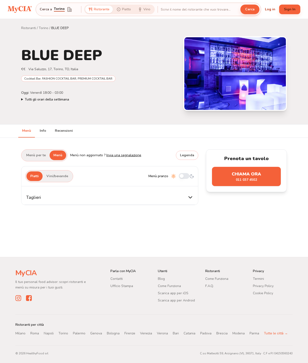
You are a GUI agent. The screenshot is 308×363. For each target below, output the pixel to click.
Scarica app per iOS (173, 293)
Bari (176, 333)
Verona (162, 333)
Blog (161, 278)
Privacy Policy (263, 286)
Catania (189, 333)
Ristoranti (28, 28)
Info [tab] (43, 130)
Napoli (49, 333)
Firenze (129, 333)
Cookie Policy (263, 293)
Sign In (289, 9)
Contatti (116, 278)
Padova (206, 333)
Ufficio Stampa (121, 286)
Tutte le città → (276, 333)
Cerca (250, 9)
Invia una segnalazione (123, 155)
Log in (270, 9)
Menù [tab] (26, 130)
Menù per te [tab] (36, 155)
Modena (238, 333)
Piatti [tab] (34, 176)
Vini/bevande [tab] (57, 176)
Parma (254, 333)
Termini (258, 278)
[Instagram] (18, 298)
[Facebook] (29, 298)
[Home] (20, 9)
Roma (34, 333)
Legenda (187, 155)
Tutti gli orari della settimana (47, 99)
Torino (59, 9)
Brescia (222, 333)
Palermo (79, 333)
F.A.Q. (209, 286)
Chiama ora (246, 176)
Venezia (146, 333)
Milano (20, 333)
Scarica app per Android (176, 300)
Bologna (113, 333)
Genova (96, 333)
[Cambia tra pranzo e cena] (184, 176)
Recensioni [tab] (64, 130)
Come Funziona (169, 286)
